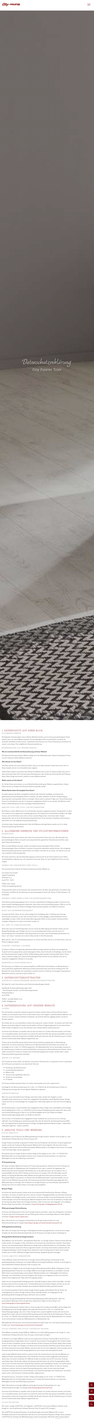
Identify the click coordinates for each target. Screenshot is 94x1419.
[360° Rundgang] (91, 1384)
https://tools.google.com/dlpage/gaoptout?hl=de (47, 1204)
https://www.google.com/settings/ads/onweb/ (16, 1303)
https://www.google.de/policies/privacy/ (40, 1387)
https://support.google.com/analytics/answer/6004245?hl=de (43, 1223)
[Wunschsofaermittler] (91, 1404)
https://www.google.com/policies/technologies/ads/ (27, 1325)
